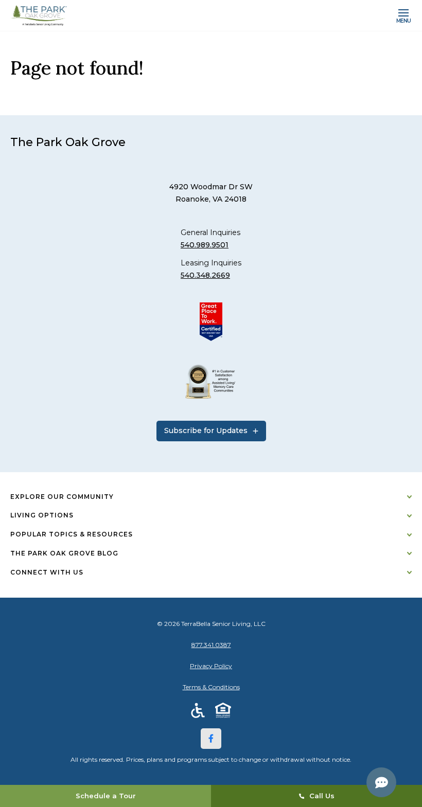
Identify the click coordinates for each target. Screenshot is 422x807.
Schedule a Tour (106, 796)
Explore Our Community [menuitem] (62, 496)
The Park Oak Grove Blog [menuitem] (64, 553)
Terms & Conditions (211, 687)
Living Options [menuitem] (42, 515)
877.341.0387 (211, 645)
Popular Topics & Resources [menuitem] (71, 534)
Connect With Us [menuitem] (46, 572)
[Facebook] (211, 738)
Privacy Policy (211, 666)
